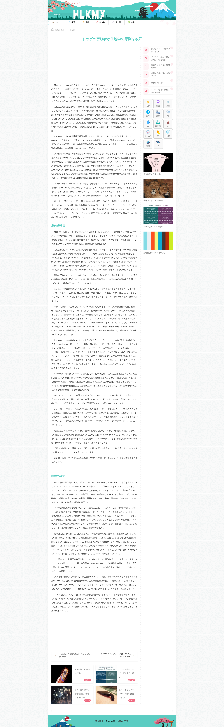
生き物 (72, 30)
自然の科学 (59, 30)
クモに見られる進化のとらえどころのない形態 (74, 655)
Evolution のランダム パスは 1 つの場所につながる (115, 655)
